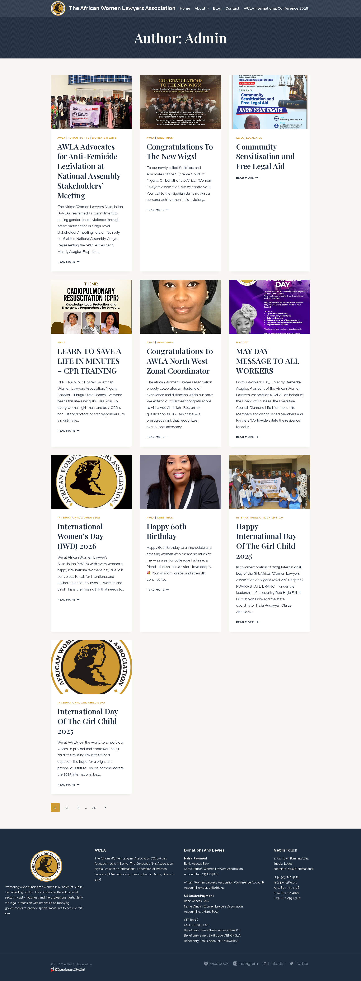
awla (61, 137)
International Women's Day (78, 517)
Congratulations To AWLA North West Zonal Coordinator (180, 360)
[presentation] (91, 102)
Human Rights (78, 137)
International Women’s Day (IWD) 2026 (80, 536)
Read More (68, 261)
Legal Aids (254, 137)
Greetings (165, 137)
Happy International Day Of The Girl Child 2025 (266, 540)
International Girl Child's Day (260, 517)
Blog (217, 8)
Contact (232, 8)
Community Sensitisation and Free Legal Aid (265, 156)
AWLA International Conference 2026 (276, 8)
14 (94, 807)
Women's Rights (104, 137)
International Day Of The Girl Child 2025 (87, 721)
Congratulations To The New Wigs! (180, 151)
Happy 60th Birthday (167, 531)
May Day (242, 342)
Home (185, 8)
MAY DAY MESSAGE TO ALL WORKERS (267, 360)
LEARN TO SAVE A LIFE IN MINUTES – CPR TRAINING (89, 360)
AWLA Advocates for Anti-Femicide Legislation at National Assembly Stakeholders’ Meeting (88, 170)
